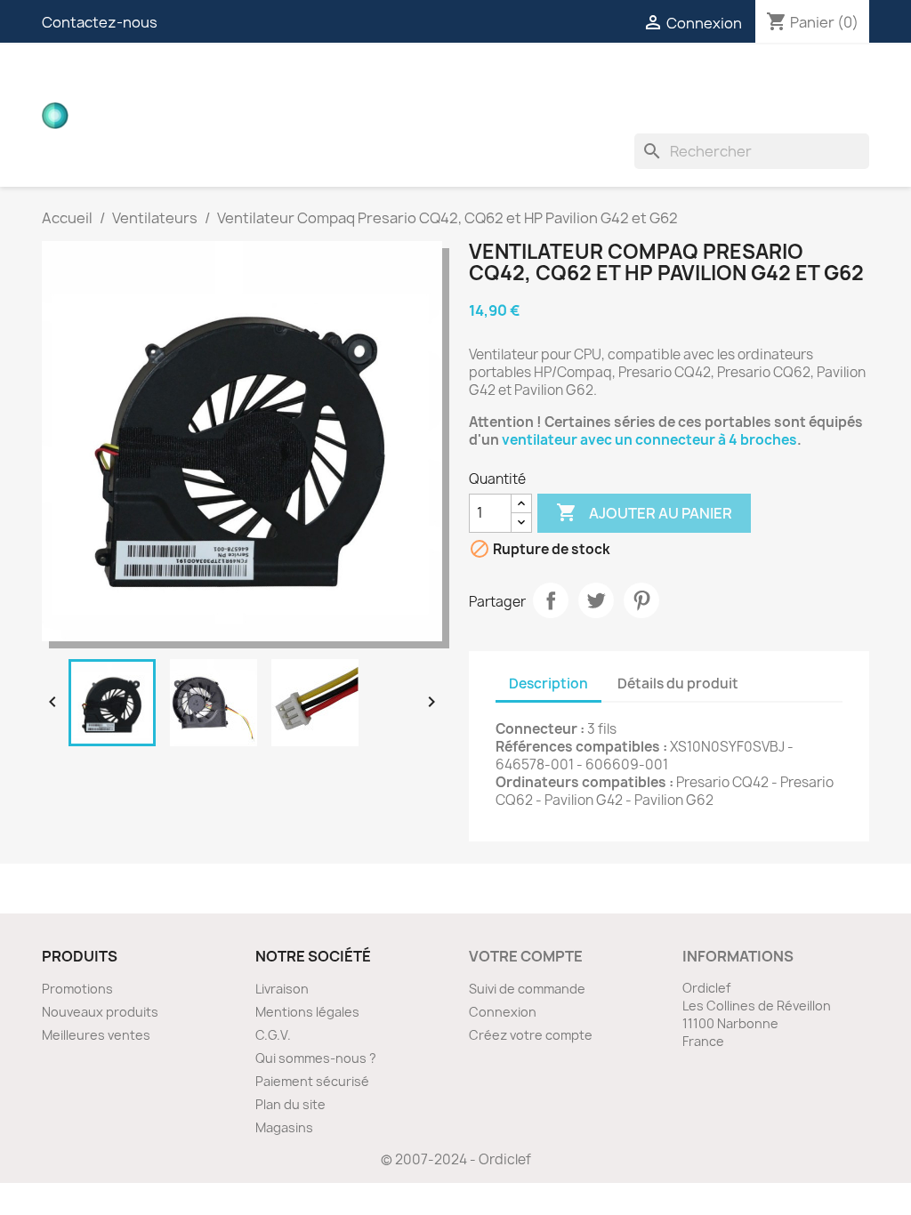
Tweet (596, 600)
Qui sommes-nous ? (315, 1058)
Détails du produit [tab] (677, 683)
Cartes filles (259, 80)
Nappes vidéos (390, 80)
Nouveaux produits (100, 1011)
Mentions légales (307, 1011)
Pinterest (641, 600)
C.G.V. (273, 1034)
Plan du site (290, 1104)
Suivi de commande (527, 988)
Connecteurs (522, 80)
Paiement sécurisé (312, 1081)
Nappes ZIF (639, 80)
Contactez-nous (99, 22)
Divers (358, 115)
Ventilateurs (259, 115)
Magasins (284, 1127)
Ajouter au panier (644, 512)
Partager (550, 600)
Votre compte (526, 956)
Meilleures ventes (96, 1034)
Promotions (77, 988)
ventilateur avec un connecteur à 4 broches (648, 439)
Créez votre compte (531, 1034)
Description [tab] (548, 683)
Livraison (282, 988)
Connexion (502, 1011)
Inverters (739, 80)
